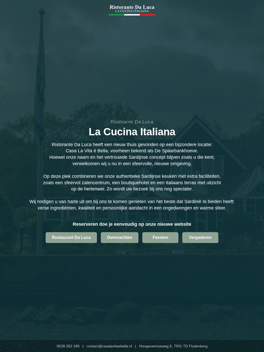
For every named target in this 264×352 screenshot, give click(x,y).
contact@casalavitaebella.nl (109, 346)
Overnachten (119, 237)
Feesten (160, 237)
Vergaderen (200, 237)
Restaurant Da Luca (71, 237)
